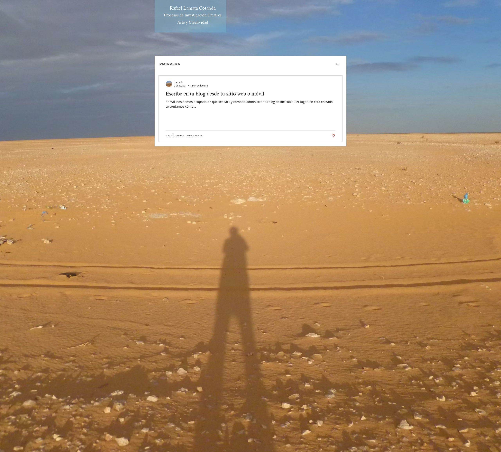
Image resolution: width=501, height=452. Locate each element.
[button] (337, 64)
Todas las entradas (169, 63)
